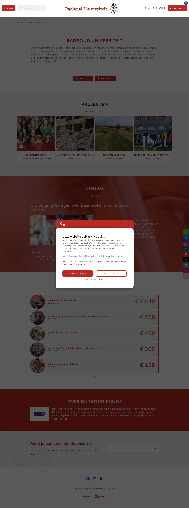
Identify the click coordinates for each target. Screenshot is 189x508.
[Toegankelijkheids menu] (186, 3)
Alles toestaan (78, 273)
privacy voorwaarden (97, 248)
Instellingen (111, 273)
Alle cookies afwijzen (94, 280)
